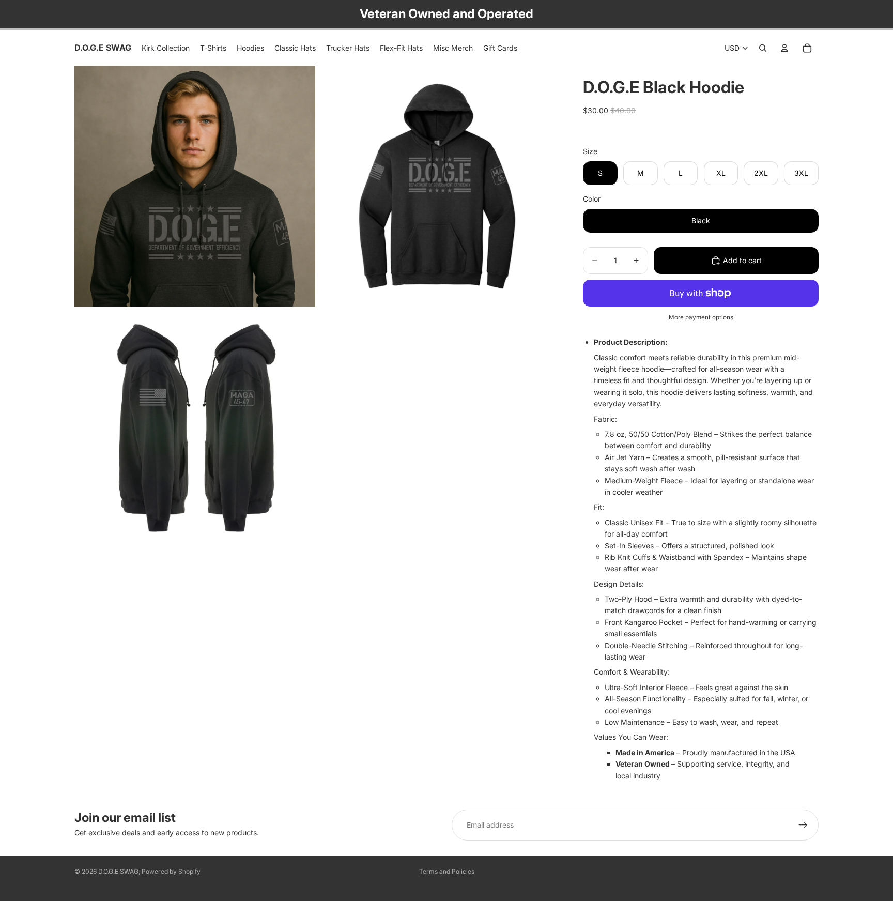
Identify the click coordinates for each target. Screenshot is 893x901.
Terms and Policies (446, 871)
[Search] (762, 48)
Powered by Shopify (171, 871)
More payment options (701, 317)
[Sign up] (803, 825)
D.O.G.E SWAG (118, 871)
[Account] (784, 48)
